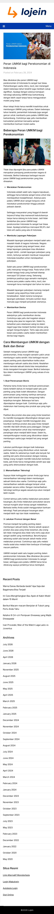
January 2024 (9, 789)
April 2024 (8, 770)
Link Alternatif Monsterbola (16, 875)
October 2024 (10, 732)
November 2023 (11, 802)
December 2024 (11, 720)
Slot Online (8, 894)
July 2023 (8, 821)
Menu (48, 26)
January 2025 (9, 714)
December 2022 (11, 840)
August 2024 (9, 745)
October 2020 (9, 852)
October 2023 (9, 808)
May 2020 (8, 859)
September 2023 (11, 815)
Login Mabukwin (11, 881)
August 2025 (9, 676)
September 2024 (11, 739)
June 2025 (8, 682)
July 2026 (8, 644)
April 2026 (8, 657)
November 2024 (11, 726)
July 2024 (8, 751)
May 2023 (8, 827)
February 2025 (10, 707)
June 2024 (8, 758)
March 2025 (9, 701)
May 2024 (8, 764)
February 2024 (10, 783)
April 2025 (8, 695)
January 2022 (9, 846)
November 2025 (11, 669)
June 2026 (8, 650)
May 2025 (8, 688)
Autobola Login (10, 888)
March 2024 (9, 777)
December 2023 (11, 796)
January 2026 (9, 663)
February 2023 (10, 833)
